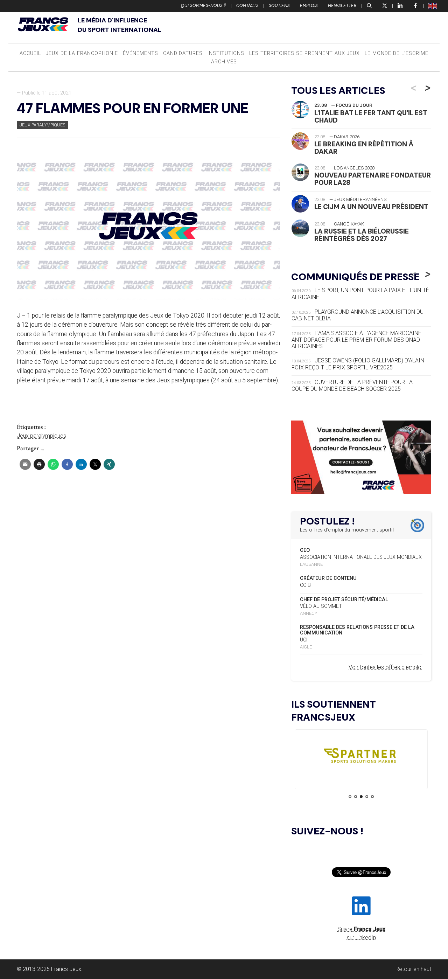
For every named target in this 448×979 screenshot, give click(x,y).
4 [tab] (366, 796)
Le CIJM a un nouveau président (371, 206)
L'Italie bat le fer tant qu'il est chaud (370, 117)
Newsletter (342, 5)
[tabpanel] (361, 757)
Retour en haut (413, 969)
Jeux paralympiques (42, 124)
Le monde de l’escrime (396, 53)
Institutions (226, 53)
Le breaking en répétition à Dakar (363, 148)
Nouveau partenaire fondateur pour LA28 (372, 179)
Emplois (309, 5)
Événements (140, 53)
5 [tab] (372, 796)
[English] (433, 5)
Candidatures (183, 53)
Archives (224, 62)
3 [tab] (361, 796)
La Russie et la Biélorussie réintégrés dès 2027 (361, 235)
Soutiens (279, 5)
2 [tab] (355, 796)
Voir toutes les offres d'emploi (385, 667)
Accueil (30, 53)
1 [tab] (350, 796)
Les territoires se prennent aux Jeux (304, 53)
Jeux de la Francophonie (82, 53)
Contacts (247, 5)
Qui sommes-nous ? (203, 5)
